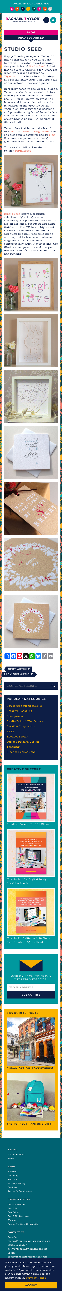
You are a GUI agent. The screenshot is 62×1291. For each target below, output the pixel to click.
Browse (12, 1171)
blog (52, 134)
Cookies (12, 1187)
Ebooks (12, 1220)
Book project (15, 716)
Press (11, 1158)
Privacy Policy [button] (36, 1277)
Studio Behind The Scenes (25, 721)
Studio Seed (37, 66)
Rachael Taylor (17, 736)
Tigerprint (11, 76)
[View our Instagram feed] (12, 9)
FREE (10, 731)
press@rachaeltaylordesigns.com (28, 1256)
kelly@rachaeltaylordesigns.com (27, 1249)
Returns (12, 1179)
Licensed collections (21, 752)
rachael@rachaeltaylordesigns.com (29, 1241)
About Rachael (16, 1154)
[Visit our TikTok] (39, 9)
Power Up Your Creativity (25, 705)
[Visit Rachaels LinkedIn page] (34, 9)
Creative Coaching (19, 711)
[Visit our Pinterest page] (28, 9)
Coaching (13, 1212)
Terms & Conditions (20, 1191)
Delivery (13, 1175)
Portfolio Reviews (18, 1216)
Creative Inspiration (21, 726)
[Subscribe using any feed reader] (50, 9)
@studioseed (23, 150)
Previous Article (18, 674)
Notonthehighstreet (36, 131)
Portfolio (13, 1208)
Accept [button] (31, 1285)
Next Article (19, 669)
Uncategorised (31, 38)
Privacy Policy (16, 1183)
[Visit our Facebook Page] (17, 9)
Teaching (13, 746)
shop (14, 131)
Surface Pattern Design (23, 741)
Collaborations (16, 1204)
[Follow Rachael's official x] (23, 9)
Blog (31, 32)
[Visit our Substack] (45, 9)
